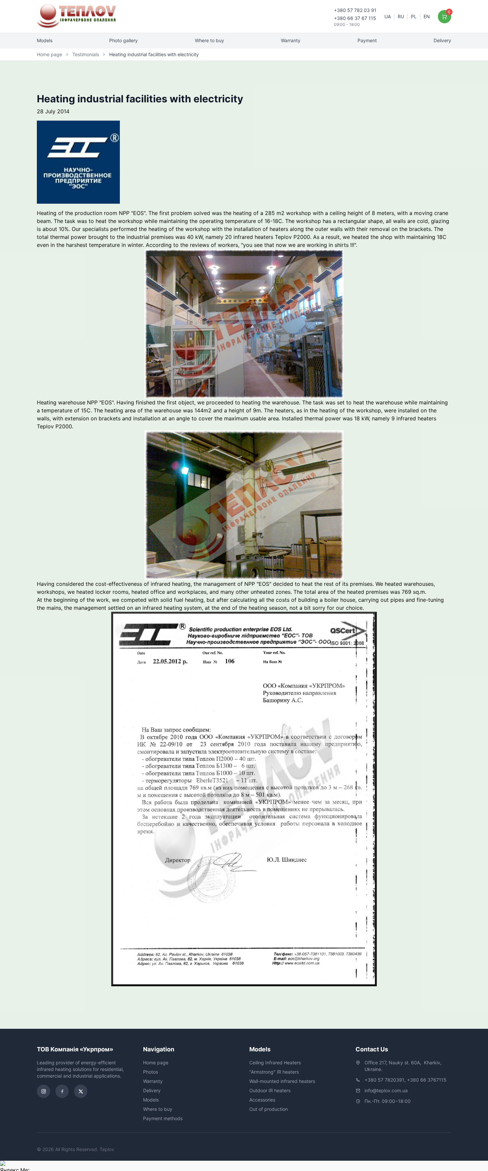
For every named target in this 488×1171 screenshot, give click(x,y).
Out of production (268, 1109)
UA (387, 16)
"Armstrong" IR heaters (274, 1072)
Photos (150, 1072)
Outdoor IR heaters (269, 1090)
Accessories (262, 1100)
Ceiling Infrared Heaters (275, 1062)
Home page (49, 54)
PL (414, 16)
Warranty (290, 40)
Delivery (442, 40)
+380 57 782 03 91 (355, 10)
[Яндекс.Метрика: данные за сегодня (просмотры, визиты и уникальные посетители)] (14, 1166)
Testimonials (85, 54)
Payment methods (163, 1118)
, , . (404, 1066)
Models (44, 40)
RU (401, 16)
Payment (367, 40)
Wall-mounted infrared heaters (282, 1081)
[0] (444, 17)
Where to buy (209, 40)
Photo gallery (123, 40)
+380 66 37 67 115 (355, 18)
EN (427, 16)
